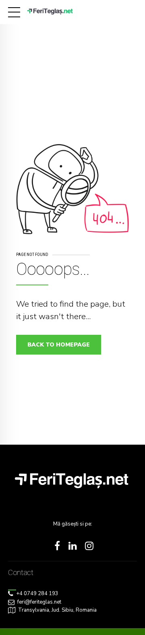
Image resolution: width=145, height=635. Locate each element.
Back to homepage (58, 344)
